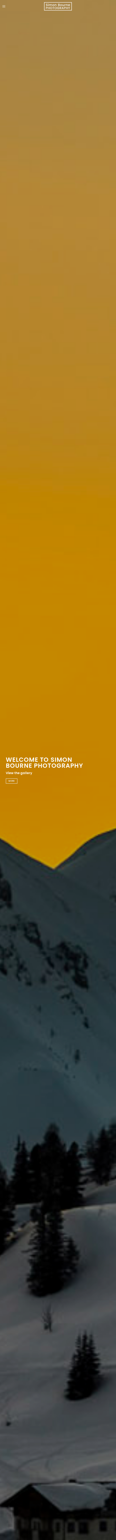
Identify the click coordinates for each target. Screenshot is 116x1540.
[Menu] (4, 6)
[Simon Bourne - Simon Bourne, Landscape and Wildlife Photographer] (58, 6)
